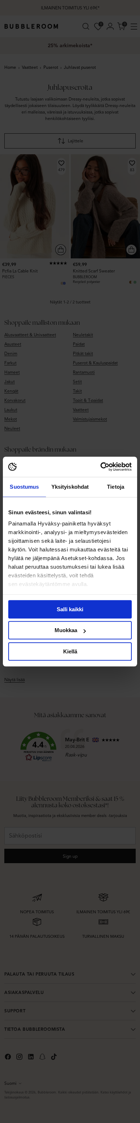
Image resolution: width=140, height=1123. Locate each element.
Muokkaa (66, 630)
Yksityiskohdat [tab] (70, 487)
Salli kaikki (70, 609)
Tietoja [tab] (115, 487)
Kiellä (70, 651)
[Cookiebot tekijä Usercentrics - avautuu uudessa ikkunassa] (101, 466)
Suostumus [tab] (24, 487)
